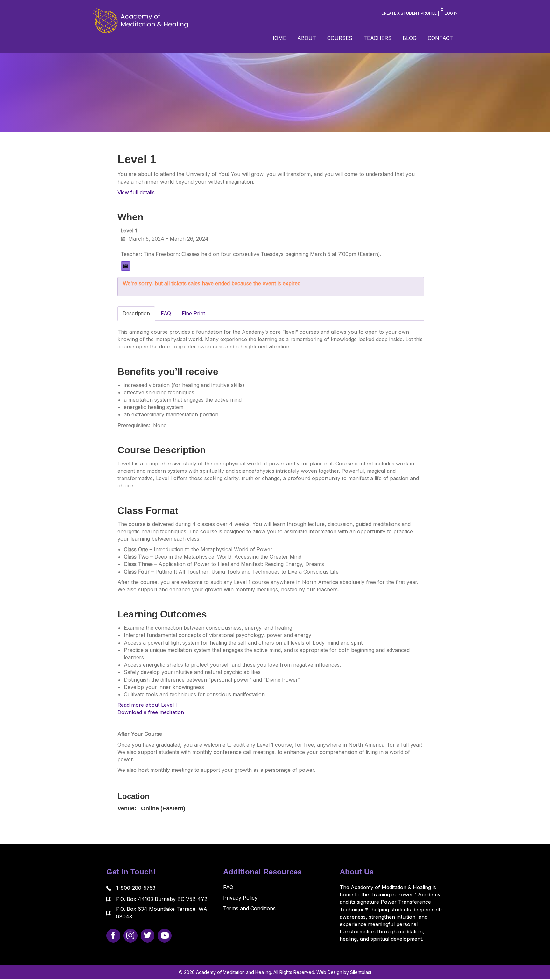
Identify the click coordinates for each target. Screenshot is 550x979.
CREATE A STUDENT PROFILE (409, 13)
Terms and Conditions (249, 908)
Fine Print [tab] (193, 313)
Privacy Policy (240, 898)
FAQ (228, 887)
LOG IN (451, 13)
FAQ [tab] (166, 313)
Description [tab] (136, 313)
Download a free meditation (150, 712)
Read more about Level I (147, 705)
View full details (136, 192)
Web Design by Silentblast (343, 972)
